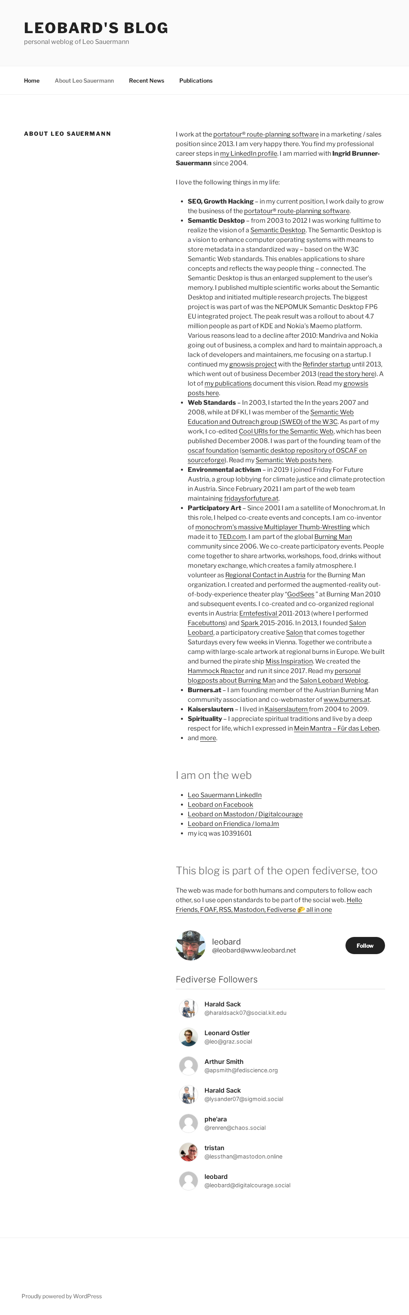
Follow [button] (365, 945)
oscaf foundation (213, 450)
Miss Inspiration (289, 661)
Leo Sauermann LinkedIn (225, 795)
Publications (195, 80)
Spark (250, 623)
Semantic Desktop (278, 230)
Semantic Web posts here (294, 460)
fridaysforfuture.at (251, 498)
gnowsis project (253, 364)
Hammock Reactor (216, 671)
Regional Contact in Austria (265, 575)
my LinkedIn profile (248, 153)
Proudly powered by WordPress (62, 1296)
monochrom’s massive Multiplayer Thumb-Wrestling (273, 527)
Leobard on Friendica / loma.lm (233, 824)
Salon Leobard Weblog (334, 680)
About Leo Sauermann (84, 80)
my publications (228, 383)
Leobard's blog (96, 28)
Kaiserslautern (287, 709)
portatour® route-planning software (266, 134)
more (208, 738)
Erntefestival (258, 613)
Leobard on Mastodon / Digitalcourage (245, 814)
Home (32, 80)
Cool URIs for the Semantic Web (286, 431)
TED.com (232, 537)
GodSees (300, 594)
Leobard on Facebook (220, 804)
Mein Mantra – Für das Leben (336, 728)
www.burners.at (347, 699)
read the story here (347, 374)
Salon (294, 632)
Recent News (146, 80)
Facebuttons (206, 623)
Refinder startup (327, 364)
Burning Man (333, 537)
